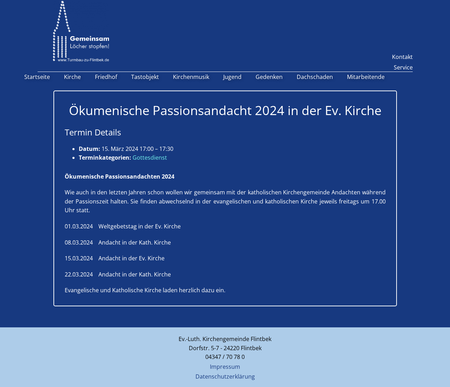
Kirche (72, 77)
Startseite (37, 77)
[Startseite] (81, 31)
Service (403, 67)
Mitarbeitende (366, 77)
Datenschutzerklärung (225, 376)
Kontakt (402, 57)
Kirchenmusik (191, 77)
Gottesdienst (150, 157)
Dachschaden (315, 77)
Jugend (232, 77)
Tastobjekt (145, 77)
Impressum (225, 367)
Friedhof (106, 77)
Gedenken (269, 77)
